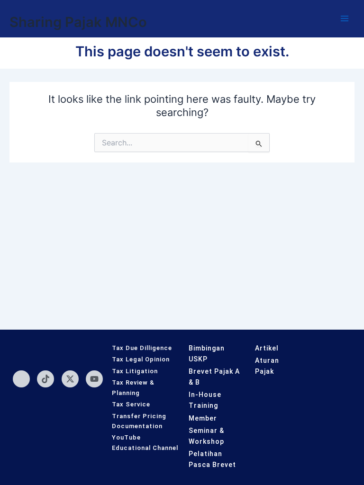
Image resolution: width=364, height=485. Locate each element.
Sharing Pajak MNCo (78, 22)
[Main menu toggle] (345, 18)
